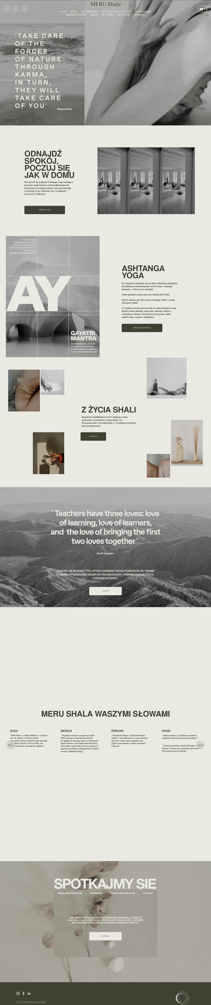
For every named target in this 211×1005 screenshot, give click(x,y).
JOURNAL (139, 14)
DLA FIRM (107, 14)
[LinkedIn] (24, 8)
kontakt (105, 936)
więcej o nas (45, 210)
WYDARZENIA (89, 11)
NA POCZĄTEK (143, 11)
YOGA (74, 11)
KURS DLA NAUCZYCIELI (116, 11)
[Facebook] (15, 8)
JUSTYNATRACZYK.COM (31, 1002)
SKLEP (94, 14)
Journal (93, 436)
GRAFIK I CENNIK (76, 14)
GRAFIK (105, 591)
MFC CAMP (123, 14)
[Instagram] (6, 8)
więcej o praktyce (142, 328)
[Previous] (10, 745)
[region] (105, 745)
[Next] (200, 745)
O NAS (63, 11)
